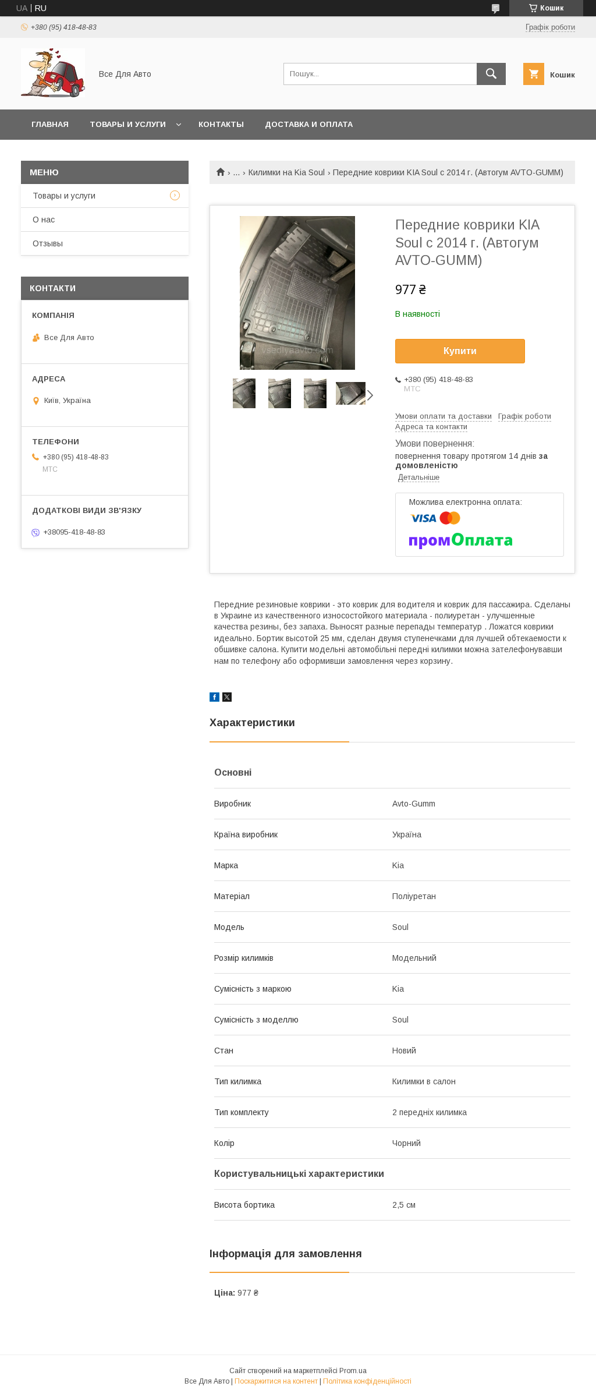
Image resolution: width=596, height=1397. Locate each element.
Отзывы (48, 243)
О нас (44, 219)
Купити (460, 351)
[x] (227, 698)
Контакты (221, 124)
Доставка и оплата (309, 124)
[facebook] (214, 698)
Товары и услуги (128, 124)
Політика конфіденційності (367, 1381)
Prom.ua (353, 1371)
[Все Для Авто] (53, 94)
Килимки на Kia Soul (287, 172)
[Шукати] (491, 74)
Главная (50, 124)
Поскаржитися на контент (276, 1381)
